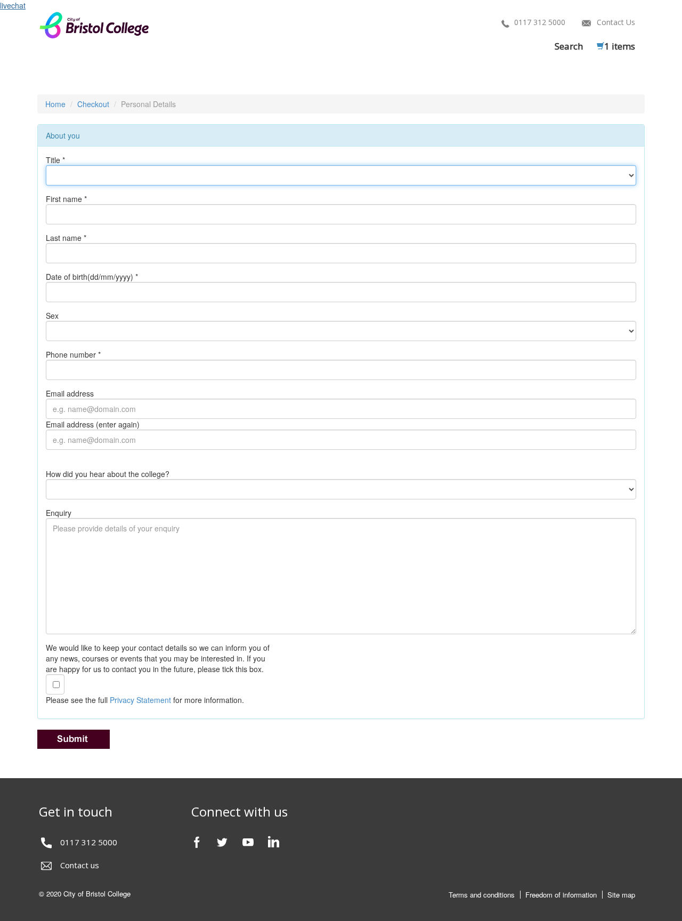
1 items (619, 46)
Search (569, 46)
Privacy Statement (140, 699)
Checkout (93, 104)
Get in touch (75, 811)
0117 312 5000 (539, 22)
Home (55, 104)
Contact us (79, 865)
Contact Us (616, 22)
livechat (13, 5)
